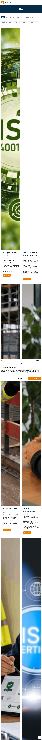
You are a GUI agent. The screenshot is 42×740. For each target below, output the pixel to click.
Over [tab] (35, 363)
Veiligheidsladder (6, 25)
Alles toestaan (34, 378)
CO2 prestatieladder (29, 17)
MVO (10, 22)
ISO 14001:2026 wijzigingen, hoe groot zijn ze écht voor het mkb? (10, 253)
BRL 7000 (12, 17)
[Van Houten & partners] (6, 2)
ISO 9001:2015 (4, 22)
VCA (36, 22)
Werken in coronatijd (17, 25)
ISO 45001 (29, 19)
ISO (6, 19)
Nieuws (15, 22)
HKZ (37, 17)
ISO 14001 (11, 19)
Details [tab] (21, 363)
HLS (3, 19)
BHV (7, 17)
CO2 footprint (19, 17)
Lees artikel (7, 275)
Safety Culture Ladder (28, 22)
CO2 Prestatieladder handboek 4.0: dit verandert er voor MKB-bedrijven (30, 510)
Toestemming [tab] (7, 363)
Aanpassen (20, 378)
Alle (3, 17)
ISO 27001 (23, 19)
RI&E (20, 22)
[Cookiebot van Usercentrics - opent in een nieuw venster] (36, 361)
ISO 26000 (17, 19)
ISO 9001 (34, 19)
